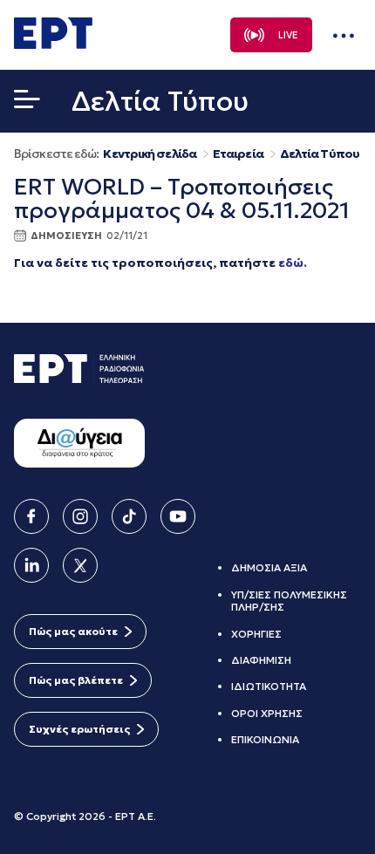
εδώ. (292, 262)
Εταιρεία (238, 154)
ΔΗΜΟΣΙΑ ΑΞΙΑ (269, 567)
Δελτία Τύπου (319, 154)
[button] (27, 103)
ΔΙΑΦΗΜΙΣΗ (261, 659)
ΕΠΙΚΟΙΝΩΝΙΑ (265, 739)
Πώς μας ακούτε (73, 631)
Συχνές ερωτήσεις (79, 728)
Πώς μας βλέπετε (76, 680)
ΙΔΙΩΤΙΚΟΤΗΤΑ (268, 686)
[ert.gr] (53, 43)
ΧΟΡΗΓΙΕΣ (256, 633)
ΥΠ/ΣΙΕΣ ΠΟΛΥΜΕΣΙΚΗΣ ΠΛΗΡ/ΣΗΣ (289, 600)
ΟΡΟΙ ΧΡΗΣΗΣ (267, 713)
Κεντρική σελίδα (149, 154)
